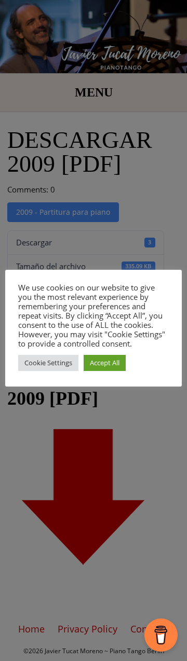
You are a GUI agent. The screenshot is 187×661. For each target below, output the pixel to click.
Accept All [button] (104, 362)
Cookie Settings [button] (48, 362)
